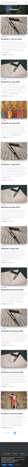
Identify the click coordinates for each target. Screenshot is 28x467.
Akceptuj (4, 464)
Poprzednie (7, 432)
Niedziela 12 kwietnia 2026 (12, 372)
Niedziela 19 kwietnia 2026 (12, 331)
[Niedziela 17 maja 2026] (14, 151)
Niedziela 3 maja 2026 (10, 248)
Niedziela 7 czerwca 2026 (11, 39)
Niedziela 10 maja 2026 (10, 207)
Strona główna (6, 453)
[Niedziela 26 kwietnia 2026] (14, 276)
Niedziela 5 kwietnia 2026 (11, 413)
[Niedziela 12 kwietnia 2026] (14, 358)
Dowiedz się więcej (5, 52)
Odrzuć (10, 464)
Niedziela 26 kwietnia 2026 (12, 290)
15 (23, 432)
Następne (14, 434)
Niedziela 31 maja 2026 (10, 82)
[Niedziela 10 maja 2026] (14, 193)
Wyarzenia (15, 453)
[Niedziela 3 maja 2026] (14, 235)
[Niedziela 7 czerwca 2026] (14, 25)
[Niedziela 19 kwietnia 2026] (14, 317)
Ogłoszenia (3, 36)
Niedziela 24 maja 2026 (10, 123)
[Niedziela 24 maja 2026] (14, 109)
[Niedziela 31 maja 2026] (14, 68)
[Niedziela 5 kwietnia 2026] (14, 400)
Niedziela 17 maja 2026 (10, 164)
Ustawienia (17, 464)
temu (10, 54)
